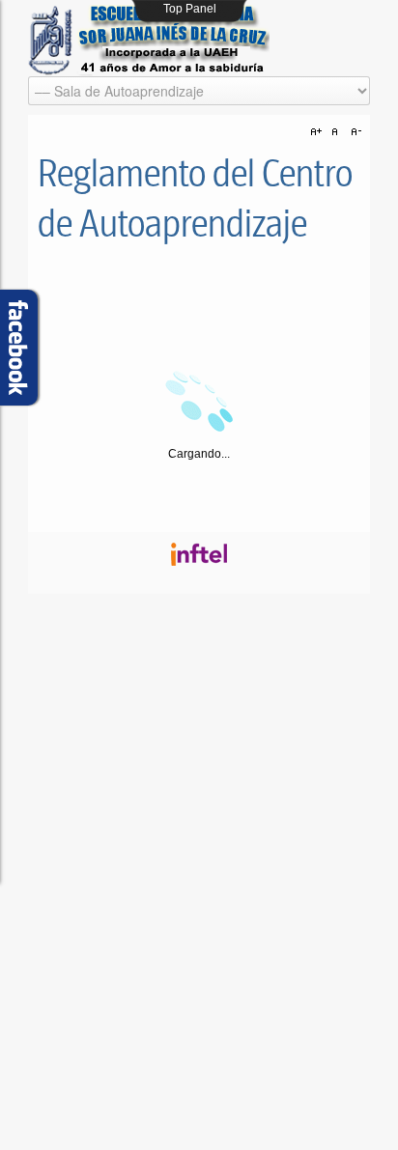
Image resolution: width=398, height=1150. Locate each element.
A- (353, 132)
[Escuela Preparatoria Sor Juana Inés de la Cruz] (149, 40)
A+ (318, 132)
